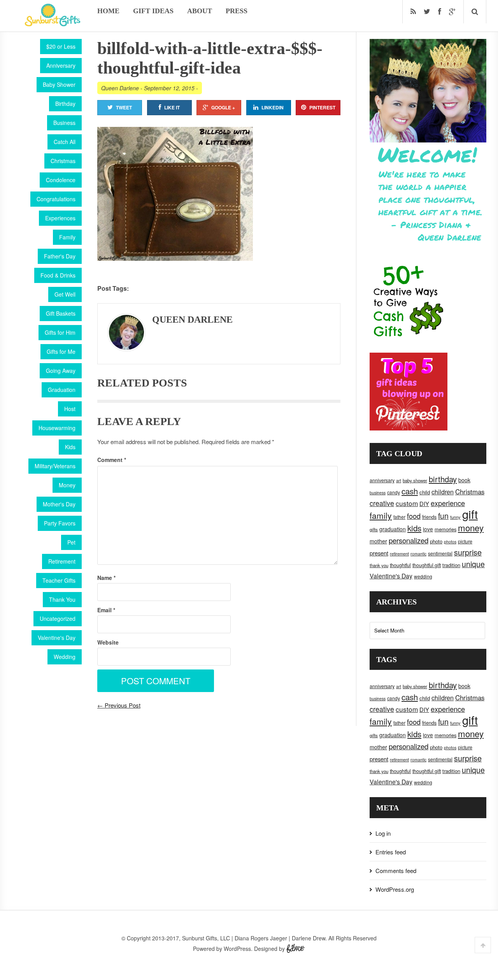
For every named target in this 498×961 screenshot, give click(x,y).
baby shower (415, 480)
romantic (418, 554)
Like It (172, 107)
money (471, 527)
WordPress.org (394, 889)
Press (236, 11)
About (199, 11)
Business (64, 122)
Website (108, 642)
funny (455, 517)
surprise (468, 552)
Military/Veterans (55, 466)
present (379, 553)
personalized (408, 540)
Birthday (65, 103)
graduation (392, 529)
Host (69, 409)
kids (414, 528)
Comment (111, 460)
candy (393, 492)
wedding (423, 576)
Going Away (60, 370)
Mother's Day (59, 504)
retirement (399, 553)
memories (445, 529)
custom (407, 503)
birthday (443, 479)
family (381, 515)
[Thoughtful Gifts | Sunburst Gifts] (52, 24)
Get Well (64, 294)
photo (436, 541)
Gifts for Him (60, 332)
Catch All (64, 142)
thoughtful (400, 565)
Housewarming (57, 428)
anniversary (382, 480)
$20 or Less (60, 46)
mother (378, 541)
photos (450, 542)
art (398, 480)
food (414, 516)
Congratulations (56, 199)
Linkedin (272, 107)
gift (470, 514)
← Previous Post (118, 705)
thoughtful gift (426, 565)
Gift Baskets (60, 313)
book (464, 480)
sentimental (440, 553)
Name (106, 578)
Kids (70, 447)
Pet (71, 542)
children (442, 491)
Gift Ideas (153, 11)
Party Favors (59, 523)
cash (410, 491)
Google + (223, 107)
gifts (374, 529)
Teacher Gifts (58, 580)
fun (443, 515)
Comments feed (395, 870)
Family (67, 237)
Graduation (61, 390)
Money (67, 485)
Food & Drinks (57, 275)
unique (473, 564)
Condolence (60, 180)
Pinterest (322, 107)
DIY (424, 503)
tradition (451, 565)
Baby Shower (59, 84)
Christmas (63, 161)
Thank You (62, 599)
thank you (379, 565)
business (378, 492)
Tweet (124, 107)
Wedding (64, 657)
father (399, 516)
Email (106, 610)
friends (429, 516)
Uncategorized (57, 618)
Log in (383, 833)
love (428, 529)
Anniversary (60, 65)
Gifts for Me (61, 351)
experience (448, 503)
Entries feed (390, 852)
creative (382, 503)
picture (465, 541)
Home (108, 11)
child (424, 492)
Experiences (60, 218)
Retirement (61, 561)
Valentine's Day (56, 637)
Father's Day (59, 256)
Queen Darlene (120, 88)
